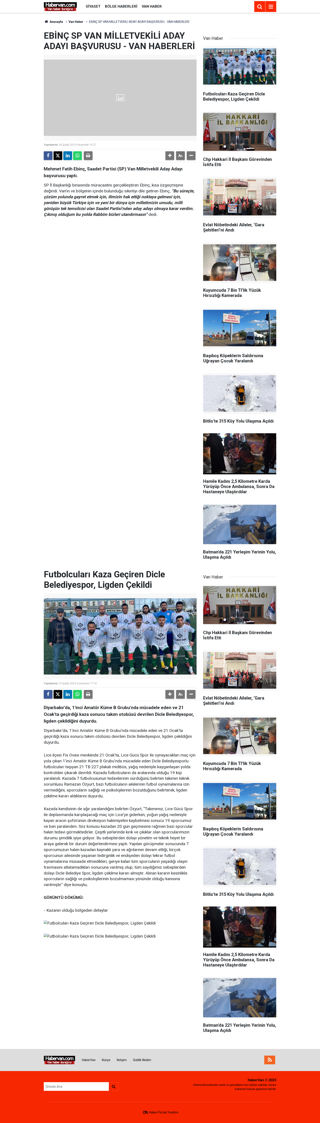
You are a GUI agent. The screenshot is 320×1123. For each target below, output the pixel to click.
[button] (169, 155)
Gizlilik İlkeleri (142, 1060)
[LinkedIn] (67, 155)
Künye (106, 1060)
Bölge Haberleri (121, 6)
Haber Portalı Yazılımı (163, 1112)
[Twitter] (58, 155)
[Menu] (271, 6)
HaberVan (89, 1060)
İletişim (122, 1060)
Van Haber (152, 6)
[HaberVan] (60, 6)
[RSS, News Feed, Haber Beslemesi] (269, 1060)
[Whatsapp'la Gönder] (77, 155)
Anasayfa (56, 21)
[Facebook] (48, 155)
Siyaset (93, 6)
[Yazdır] (88, 155)
